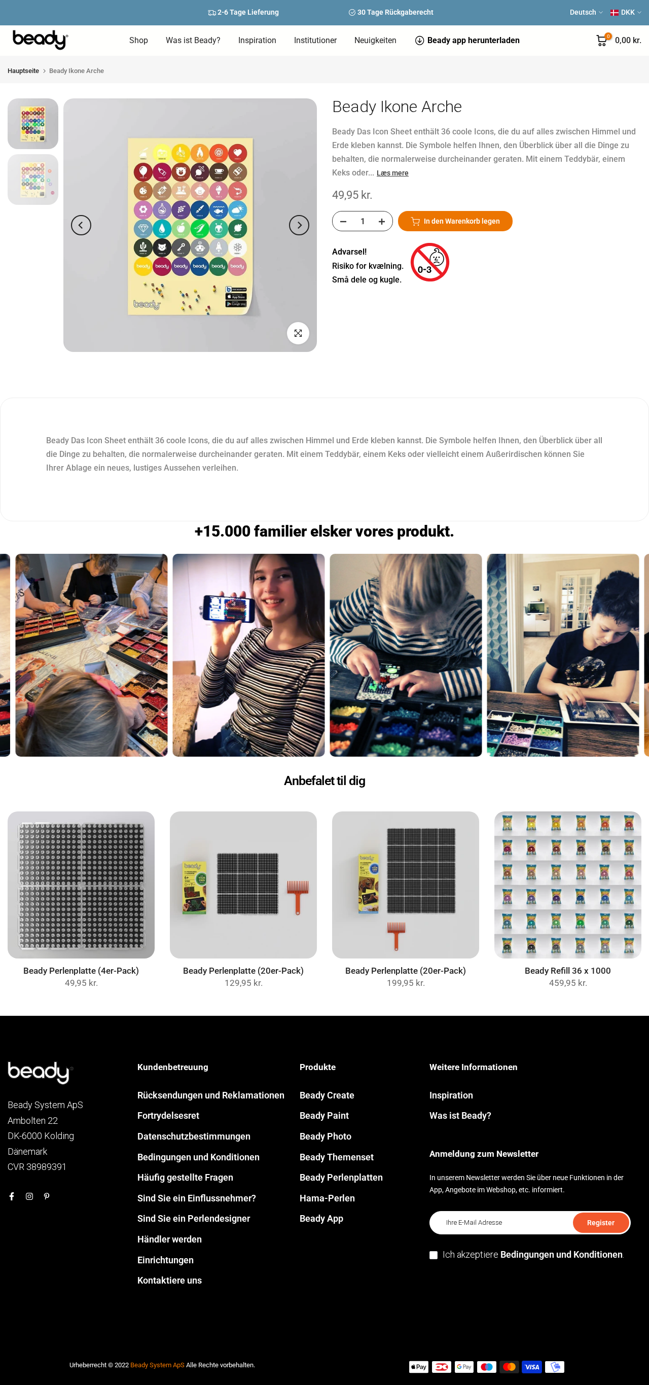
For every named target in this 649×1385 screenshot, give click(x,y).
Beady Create (327, 1095)
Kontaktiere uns (169, 1280)
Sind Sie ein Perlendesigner (193, 1218)
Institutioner (315, 40)
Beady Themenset (337, 1157)
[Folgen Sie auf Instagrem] (29, 1196)
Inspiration (257, 40)
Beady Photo (325, 1136)
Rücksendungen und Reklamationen (210, 1095)
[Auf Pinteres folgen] (46, 1196)
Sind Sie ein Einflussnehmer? (196, 1198)
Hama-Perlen (327, 1198)
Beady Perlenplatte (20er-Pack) (243, 971)
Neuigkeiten (375, 40)
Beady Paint (324, 1115)
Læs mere (393, 173)
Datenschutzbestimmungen (193, 1136)
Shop (138, 40)
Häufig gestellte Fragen (185, 1177)
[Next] (299, 225)
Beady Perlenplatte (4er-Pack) (81, 971)
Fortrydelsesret (168, 1115)
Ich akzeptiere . (533, 1254)
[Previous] (81, 225)
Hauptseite (23, 70)
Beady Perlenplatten (341, 1177)
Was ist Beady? (193, 40)
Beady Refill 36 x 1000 (568, 971)
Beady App (321, 1218)
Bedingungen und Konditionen (198, 1157)
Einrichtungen (165, 1260)
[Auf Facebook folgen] (12, 1196)
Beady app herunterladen (473, 40)
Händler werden (169, 1239)
